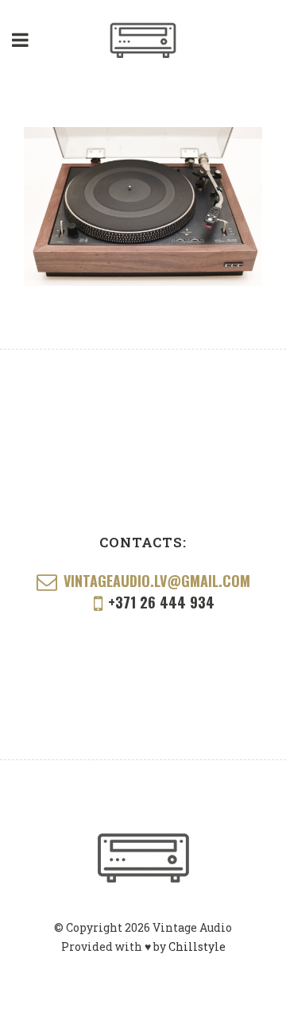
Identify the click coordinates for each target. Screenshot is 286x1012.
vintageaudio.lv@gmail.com (157, 581)
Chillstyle (197, 946)
